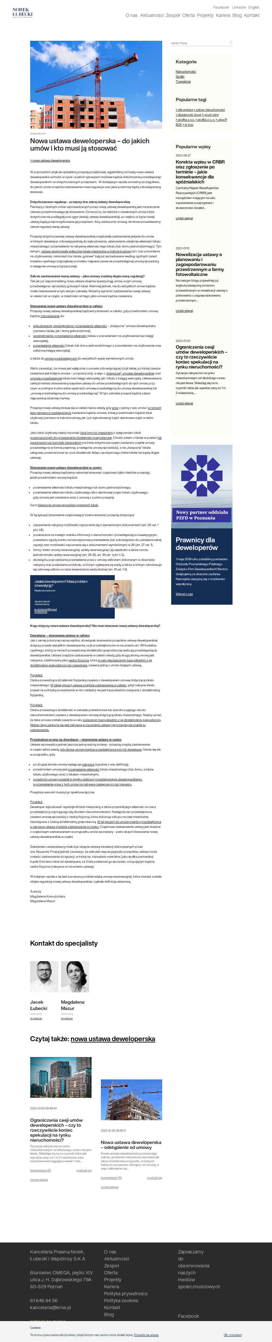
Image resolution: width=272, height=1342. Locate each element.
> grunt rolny (210, 114)
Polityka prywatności (126, 1293)
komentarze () (40, 1170)
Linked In (239, 7)
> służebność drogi (188, 114)
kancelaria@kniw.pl (50, 1307)
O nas (132, 15)
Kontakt (251, 15)
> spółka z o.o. (185, 119)
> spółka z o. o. (205, 119)
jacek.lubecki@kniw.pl (45, 609)
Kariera (223, 15)
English (253, 7)
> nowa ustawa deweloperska (50, 160)
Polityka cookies (121, 1300)
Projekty (205, 15)
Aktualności (152, 15)
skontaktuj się (36, 1018)
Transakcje (183, 81)
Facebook (221, 7)
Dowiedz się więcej (146, 1335)
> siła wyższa (184, 109)
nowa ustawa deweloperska (113, 1038)
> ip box (187, 124)
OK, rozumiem (233, 1335)
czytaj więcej (39, 1179)
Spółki (180, 76)
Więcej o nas (184, 594)
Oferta (188, 15)
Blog (237, 15)
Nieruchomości (186, 71)
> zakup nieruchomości (209, 109)
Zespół (173, 15)
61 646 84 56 (40, 612)
